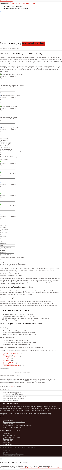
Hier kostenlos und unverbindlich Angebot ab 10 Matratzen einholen (41, 468)
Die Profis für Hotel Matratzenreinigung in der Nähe (20, 447)
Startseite (3, 48)
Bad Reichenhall (8, 444)
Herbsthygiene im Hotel (10, 400)
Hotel (12, 386)
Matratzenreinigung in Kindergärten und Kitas (17, 425)
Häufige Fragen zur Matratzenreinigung (15, 398)
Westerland (6, 442)
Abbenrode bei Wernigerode (12, 437)
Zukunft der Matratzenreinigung (13, 394)
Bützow (5, 355)
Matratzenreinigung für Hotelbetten (14, 422)
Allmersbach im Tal (9, 435)
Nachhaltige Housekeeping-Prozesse (14, 396)
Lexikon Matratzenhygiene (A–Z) (13, 393)
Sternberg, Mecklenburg (10, 353)
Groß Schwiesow (8, 362)
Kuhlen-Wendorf (8, 364)
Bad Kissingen (7, 441)
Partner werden (8, 424)
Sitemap (5, 452)
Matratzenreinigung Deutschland (13, 454)
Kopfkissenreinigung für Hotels (12, 427)
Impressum (6, 450)
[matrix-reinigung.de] (22, 3)
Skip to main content (6, 1)
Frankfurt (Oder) (8, 439)
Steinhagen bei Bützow (10, 357)
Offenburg (6, 434)
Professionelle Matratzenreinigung (12, 6)
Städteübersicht (8, 420)
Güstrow (5, 358)
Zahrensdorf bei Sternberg (11, 365)
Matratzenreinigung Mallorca (12, 456)
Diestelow (6, 360)
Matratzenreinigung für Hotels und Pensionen (15, 8)
